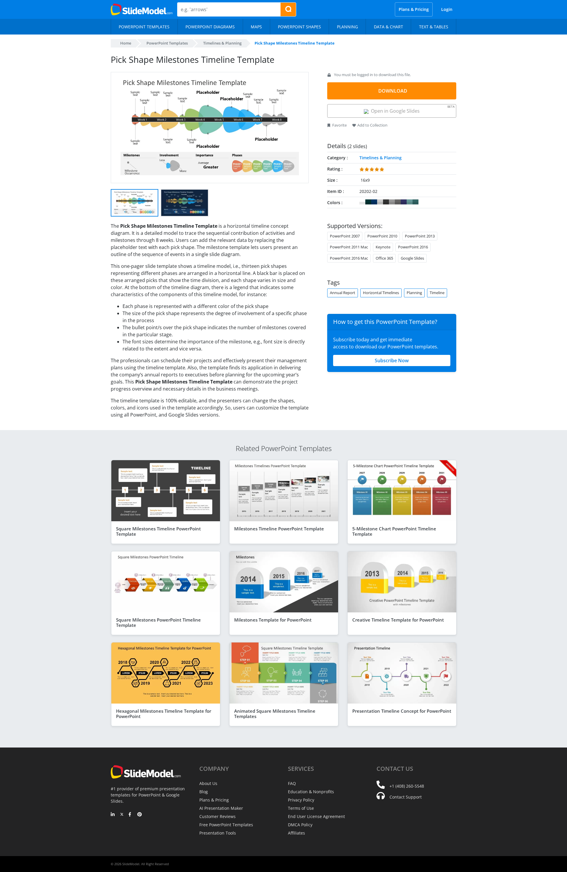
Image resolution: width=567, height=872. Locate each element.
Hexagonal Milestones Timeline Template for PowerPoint (163, 713)
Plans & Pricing (414, 9)
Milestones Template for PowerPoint (273, 620)
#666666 (398, 202)
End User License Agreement (316, 816)
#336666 (415, 202)
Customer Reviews (217, 816)
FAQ (292, 783)
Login (446, 9)
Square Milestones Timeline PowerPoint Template (158, 531)
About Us (208, 783)
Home (125, 43)
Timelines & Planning (222, 43)
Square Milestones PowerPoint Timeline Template (158, 622)
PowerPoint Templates (167, 43)
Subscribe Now (392, 360)
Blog (203, 791)
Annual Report (342, 292)
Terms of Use (301, 808)
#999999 (392, 202)
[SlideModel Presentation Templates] (141, 9)
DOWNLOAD (392, 91)
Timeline (437, 292)
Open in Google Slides (411, 109)
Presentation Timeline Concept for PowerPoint (401, 711)
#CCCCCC (380, 202)
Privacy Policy (301, 800)
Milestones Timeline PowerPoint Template (279, 529)
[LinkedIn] (113, 815)
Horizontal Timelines (381, 292)
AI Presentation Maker (221, 808)
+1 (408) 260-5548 (407, 786)
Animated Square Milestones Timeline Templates (274, 713)
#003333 (368, 202)
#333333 (386, 202)
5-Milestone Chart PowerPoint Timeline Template (394, 531)
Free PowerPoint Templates (226, 824)
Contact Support (406, 797)
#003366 (374, 202)
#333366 (404, 202)
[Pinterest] (139, 815)
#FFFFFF (362, 202)
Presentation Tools (217, 833)
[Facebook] (130, 815)
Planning (414, 292)
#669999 (410, 202)
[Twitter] (122, 815)
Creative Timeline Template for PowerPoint (398, 620)
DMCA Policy (300, 824)
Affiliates (296, 833)
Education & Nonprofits (311, 791)
